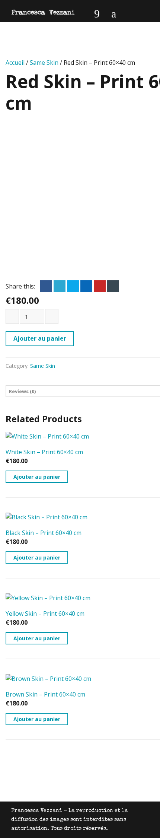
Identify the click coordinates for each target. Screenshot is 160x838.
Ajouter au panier (39, 338)
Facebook (46, 286)
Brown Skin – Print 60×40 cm (45, 694)
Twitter (59, 286)
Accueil (15, 62)
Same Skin (44, 62)
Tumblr (113, 286)
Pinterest (100, 286)
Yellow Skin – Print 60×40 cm (45, 613)
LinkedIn (73, 286)
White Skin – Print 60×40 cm (44, 452)
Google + (86, 286)
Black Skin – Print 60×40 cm (43, 533)
